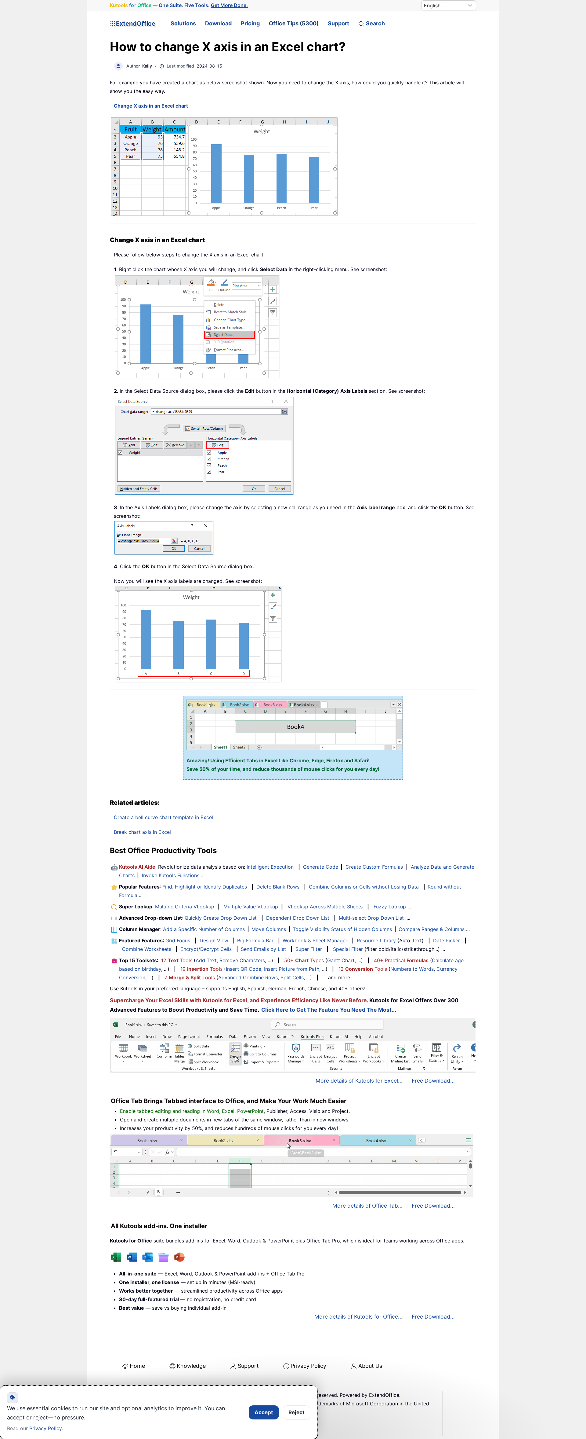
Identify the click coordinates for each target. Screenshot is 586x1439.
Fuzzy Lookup (390, 907)
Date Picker (446, 940)
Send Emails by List (263, 949)
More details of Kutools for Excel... (359, 1080)
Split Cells (292, 977)
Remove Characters (242, 960)
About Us (370, 1366)
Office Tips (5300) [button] (294, 23)
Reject (296, 1412)
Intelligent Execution (270, 867)
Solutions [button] (183, 23)
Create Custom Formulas (374, 867)
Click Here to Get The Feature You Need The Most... (328, 1010)
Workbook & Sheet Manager (315, 940)
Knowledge (191, 1366)
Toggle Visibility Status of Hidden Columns (342, 929)
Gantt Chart (341, 960)
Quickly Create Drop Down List (221, 918)
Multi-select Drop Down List (371, 918)
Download (218, 23)
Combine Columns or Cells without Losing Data (364, 887)
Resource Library (376, 940)
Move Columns (268, 929)
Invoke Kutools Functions (170, 875)
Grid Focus (177, 940)
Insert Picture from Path (291, 969)
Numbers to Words (412, 969)
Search (375, 23)
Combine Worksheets (146, 949)
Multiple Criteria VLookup (184, 907)
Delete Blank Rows (277, 887)
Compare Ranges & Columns (432, 929)
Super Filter (308, 949)
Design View (214, 940)
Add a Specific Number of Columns (204, 929)
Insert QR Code (243, 969)
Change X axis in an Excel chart (151, 106)
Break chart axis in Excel (142, 832)
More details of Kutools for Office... (358, 1316)
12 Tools (176, 960)
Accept (264, 1412)
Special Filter (348, 949)
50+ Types (304, 960)
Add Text (206, 960)
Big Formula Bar (255, 940)
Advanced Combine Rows (248, 977)
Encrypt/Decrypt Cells (206, 949)
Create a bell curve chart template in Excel (163, 817)
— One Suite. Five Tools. (179, 5)
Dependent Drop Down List (297, 918)
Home (137, 1366)
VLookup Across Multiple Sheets (325, 907)
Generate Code (320, 867)
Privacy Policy (308, 1366)
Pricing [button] (250, 23)
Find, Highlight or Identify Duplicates (204, 887)
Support (338, 23)
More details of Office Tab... (367, 1205)
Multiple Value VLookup (250, 907)
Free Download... (433, 1080)
